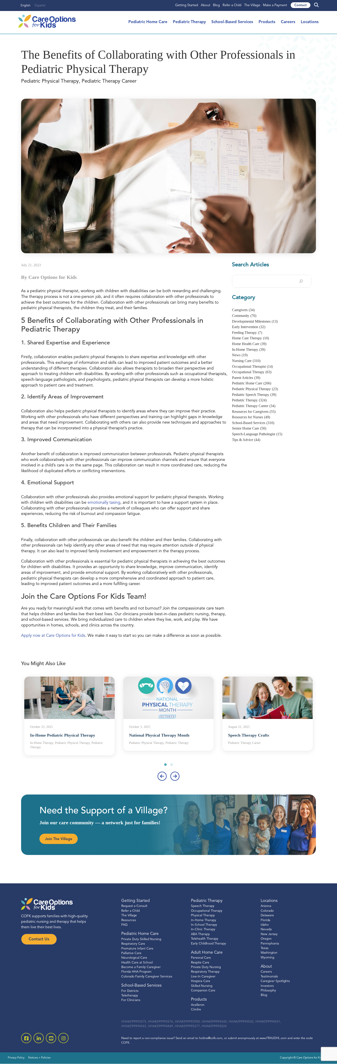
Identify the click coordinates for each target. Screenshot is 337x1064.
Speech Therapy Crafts (248, 735)
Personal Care (201, 957)
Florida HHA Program (136, 972)
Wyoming (267, 957)
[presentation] (162, 776)
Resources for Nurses (251, 417)
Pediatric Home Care (147, 22)
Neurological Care (134, 957)
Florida (265, 920)
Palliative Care (131, 953)
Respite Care (200, 962)
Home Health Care (249, 344)
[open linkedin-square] (38, 1038)
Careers (288, 22)
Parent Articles (246, 378)
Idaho (265, 924)
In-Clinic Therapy (203, 929)
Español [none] (40, 5)
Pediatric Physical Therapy (255, 389)
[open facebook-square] (26, 1038)
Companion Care (203, 990)
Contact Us (39, 939)
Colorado (267, 910)
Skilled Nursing (201, 986)
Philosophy (268, 990)
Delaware (267, 915)
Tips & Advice (246, 440)
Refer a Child (232, 5)
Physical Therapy (203, 915)
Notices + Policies (39, 1057)
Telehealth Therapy (204, 938)
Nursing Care (246, 361)
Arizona (266, 906)
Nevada (266, 929)
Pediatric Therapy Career (253, 406)
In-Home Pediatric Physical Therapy (62, 735)
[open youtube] (51, 1038)
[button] (165, 764)
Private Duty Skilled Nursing (141, 939)
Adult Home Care (207, 953)
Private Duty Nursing (206, 967)
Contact (300, 5)
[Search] (301, 281)
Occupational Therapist (252, 366)
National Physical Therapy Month (159, 735)
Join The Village (58, 839)
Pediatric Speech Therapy (254, 395)
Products (267, 22)
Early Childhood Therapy (208, 943)
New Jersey (269, 934)
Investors (267, 986)
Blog (216, 5)
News (240, 355)
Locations (310, 22)
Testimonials (269, 976)
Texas (264, 948)
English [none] (25, 5)
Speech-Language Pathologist (257, 434)
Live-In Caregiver (203, 976)
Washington (269, 952)
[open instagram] (63, 1038)
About (205, 5)
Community (244, 316)
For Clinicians (130, 1000)
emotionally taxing (104, 503)
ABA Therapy (200, 934)
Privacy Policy (16, 1057)
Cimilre (196, 1009)
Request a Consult (134, 906)
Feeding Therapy (247, 333)
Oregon (266, 938)
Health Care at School (137, 962)
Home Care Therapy (250, 338)
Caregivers (243, 310)
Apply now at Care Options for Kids (53, 636)
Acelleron (197, 1005)
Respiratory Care (133, 943)
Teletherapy (129, 995)
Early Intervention (248, 327)
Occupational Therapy (251, 372)
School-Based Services (232, 22)
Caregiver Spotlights (275, 981)
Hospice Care (200, 981)
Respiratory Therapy (205, 972)
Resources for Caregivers (254, 412)
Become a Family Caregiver (141, 967)
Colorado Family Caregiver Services (146, 976)
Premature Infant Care (137, 948)
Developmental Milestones (255, 321)
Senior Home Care (249, 428)
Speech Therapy (202, 906)
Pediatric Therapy (189, 22)
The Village (252, 5)
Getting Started (186, 5)
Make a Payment (275, 5)
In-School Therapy (204, 924)
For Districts (129, 991)
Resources (128, 920)
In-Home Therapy (248, 349)
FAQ (124, 924)
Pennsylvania (270, 943)
